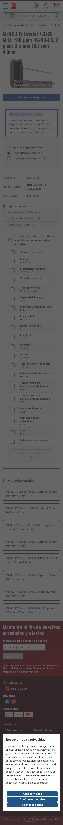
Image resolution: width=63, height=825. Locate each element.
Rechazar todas (32, 805)
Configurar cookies (32, 799)
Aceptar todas (32, 794)
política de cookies (38, 782)
